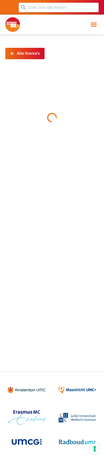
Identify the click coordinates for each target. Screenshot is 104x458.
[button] (94, 25)
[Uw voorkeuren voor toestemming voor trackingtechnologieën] (95, 449)
